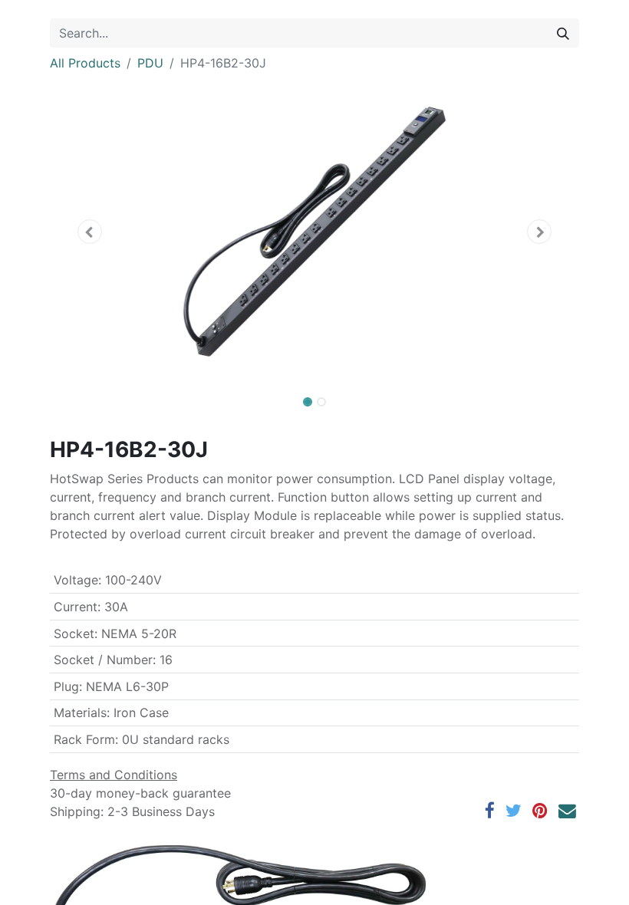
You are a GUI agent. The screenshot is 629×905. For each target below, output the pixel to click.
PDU (150, 63)
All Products (85, 63)
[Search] (563, 33)
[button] (90, 231)
